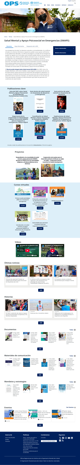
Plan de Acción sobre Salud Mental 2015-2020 (70, 388)
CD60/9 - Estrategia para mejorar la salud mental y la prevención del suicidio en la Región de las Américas (16, 391)
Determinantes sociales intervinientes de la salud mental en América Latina (17, 363)
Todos (71, 330)
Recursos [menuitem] (57, 5)
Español (74, 0)
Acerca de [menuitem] (70, 5)
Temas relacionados (60, 48)
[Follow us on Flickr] (60, 441)
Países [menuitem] (52, 5)
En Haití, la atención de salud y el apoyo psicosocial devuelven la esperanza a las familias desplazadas (16, 314)
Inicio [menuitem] (44, 5)
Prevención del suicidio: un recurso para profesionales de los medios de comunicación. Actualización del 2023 (70, 339)
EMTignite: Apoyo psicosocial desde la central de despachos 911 (67, 413)
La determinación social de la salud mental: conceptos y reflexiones (35, 362)
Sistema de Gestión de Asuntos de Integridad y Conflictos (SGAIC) (31, 443)
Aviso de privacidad (27, 446)
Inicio (5, 36)
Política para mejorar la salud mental (34, 388)
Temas (10, 36)
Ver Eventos (70, 407)
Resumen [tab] (9, 46)
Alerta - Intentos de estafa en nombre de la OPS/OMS (30, 438)
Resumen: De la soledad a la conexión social (16, 336)
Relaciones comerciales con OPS (30, 441)
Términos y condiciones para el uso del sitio (30, 451)
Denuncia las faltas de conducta (49, 441)
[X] (60, 438)
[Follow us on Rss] (63, 441)
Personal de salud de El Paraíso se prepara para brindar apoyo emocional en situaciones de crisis (16, 280)
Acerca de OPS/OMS (10, 437)
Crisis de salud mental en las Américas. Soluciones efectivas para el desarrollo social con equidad (34, 338)
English (70, 0)
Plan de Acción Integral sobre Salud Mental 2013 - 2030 (53, 388)
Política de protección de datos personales (30, 448)
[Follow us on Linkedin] (72, 438)
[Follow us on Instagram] (66, 438)
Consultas (43, 437)
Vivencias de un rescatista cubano (39, 313)
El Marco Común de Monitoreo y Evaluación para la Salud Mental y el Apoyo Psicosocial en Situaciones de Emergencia (52, 338)
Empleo (7, 439)
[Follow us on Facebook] (63, 438)
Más (41, 290)
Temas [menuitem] (48, 5)
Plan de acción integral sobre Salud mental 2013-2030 (21, 69)
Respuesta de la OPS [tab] (32, 46)
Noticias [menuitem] (64, 5)
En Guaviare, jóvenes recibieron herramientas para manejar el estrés (64, 279)
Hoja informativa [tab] (19, 46)
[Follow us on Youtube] (69, 438)
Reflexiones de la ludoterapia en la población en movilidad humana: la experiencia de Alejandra (64, 314)
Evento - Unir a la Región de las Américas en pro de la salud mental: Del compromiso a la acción (44, 414)
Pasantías (7, 441)
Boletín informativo (60, 52)
